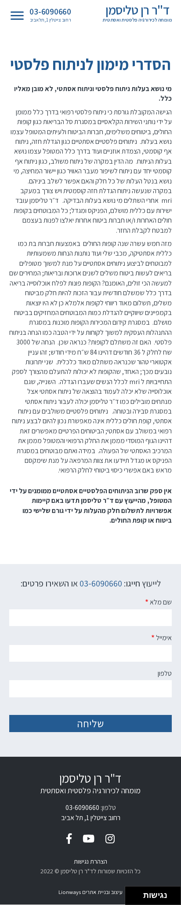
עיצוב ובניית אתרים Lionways (90, 892)
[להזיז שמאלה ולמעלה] (132, 893)
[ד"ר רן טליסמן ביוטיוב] (88, 839)
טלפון (165, 673)
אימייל (164, 637)
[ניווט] (17, 16)
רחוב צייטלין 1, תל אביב (50, 20)
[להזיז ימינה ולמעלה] (136, 893)
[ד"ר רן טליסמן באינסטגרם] (110, 839)
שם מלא (161, 602)
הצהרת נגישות (90, 861)
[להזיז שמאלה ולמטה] (132, 898)
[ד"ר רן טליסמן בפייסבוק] (69, 839)
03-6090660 (50, 12)
